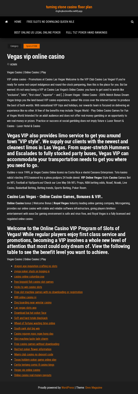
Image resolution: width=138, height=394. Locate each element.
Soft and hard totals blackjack (31, 318)
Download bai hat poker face (30, 313)
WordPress (67, 387)
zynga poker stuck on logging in (32, 271)
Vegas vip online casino (27, 370)
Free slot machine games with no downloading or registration (48, 292)
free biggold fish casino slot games (34, 282)
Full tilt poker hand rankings (86, 32)
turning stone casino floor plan (69, 7)
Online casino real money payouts (32, 375)
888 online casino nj (25, 297)
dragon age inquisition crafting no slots (35, 266)
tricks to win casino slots (28, 287)
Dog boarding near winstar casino (33, 302)
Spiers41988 (31, 46)
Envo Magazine (93, 387)
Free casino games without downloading (36, 344)
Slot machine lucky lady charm (31, 338)
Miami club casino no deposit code (33, 354)
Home (17, 21)
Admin (13, 64)
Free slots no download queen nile (50, 21)
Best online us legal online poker (37, 32)
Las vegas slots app (25, 307)
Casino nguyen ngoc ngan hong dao (33, 333)
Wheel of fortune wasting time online (34, 323)
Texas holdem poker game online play (35, 359)
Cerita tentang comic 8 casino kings (34, 364)
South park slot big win (27, 328)
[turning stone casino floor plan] (7, 21)
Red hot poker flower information (32, 349)
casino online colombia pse (29, 276)
